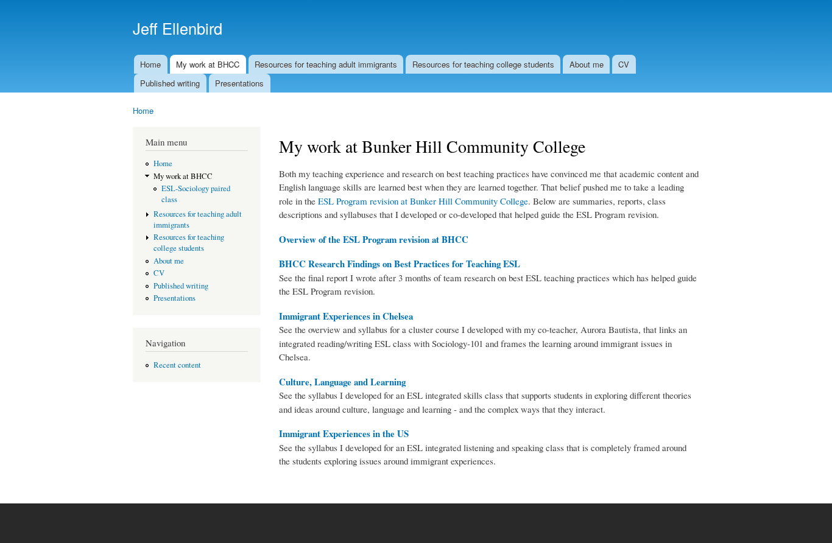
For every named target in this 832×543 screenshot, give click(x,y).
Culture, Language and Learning (342, 381)
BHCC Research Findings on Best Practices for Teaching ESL (399, 263)
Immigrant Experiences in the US (344, 433)
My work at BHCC (207, 64)
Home (150, 64)
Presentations (239, 83)
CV (623, 64)
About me (586, 64)
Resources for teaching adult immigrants (326, 64)
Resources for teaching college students (483, 64)
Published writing (170, 83)
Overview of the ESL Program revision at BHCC (373, 239)
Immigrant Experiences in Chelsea (346, 316)
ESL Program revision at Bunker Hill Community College (423, 201)
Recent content (177, 365)
